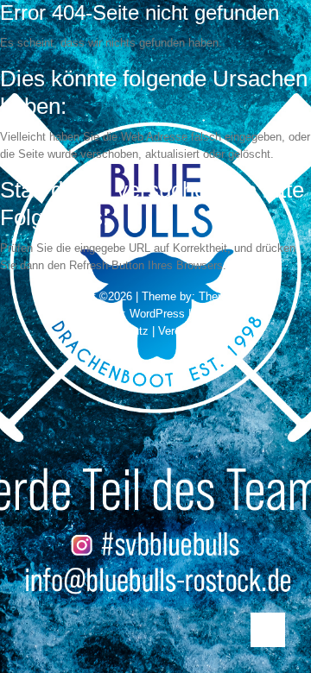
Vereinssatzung (196, 330)
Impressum (222, 313)
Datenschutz (117, 330)
